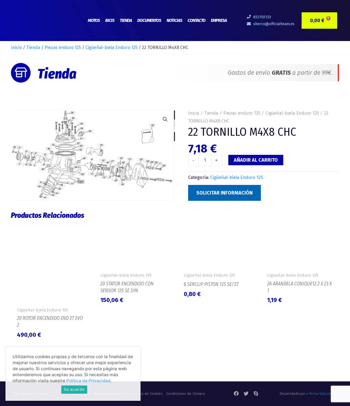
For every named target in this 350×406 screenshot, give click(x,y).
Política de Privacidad (88, 380)
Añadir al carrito (256, 160)
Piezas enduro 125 (63, 47)
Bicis (109, 20)
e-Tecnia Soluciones (321, 394)
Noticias (174, 20)
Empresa (219, 20)
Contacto (196, 20)
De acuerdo (74, 389)
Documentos (149, 20)
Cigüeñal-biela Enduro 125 (111, 47)
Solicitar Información (224, 193)
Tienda (126, 20)
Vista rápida (50, 297)
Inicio (16, 47)
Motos (94, 20)
